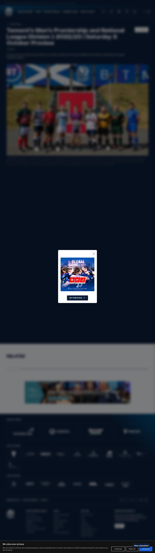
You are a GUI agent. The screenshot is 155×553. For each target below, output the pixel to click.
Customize (118, 549)
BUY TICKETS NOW (76, 298)
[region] (77, 547)
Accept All (145, 549)
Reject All (132, 549)
